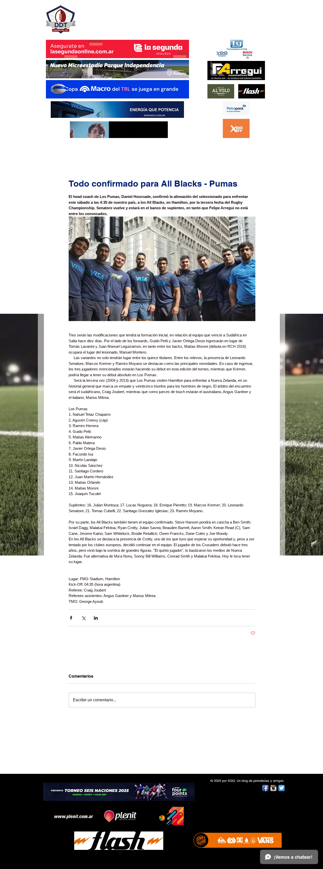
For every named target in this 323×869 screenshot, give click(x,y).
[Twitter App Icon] (281, 788)
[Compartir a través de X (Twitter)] (83, 617)
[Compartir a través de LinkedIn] (95, 617)
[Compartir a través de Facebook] (71, 617)
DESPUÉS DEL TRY (114, 16)
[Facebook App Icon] (265, 788)
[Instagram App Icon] (273, 788)
